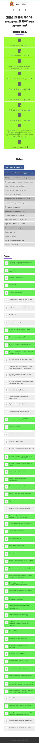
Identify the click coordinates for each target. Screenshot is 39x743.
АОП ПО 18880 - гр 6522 (19, 56)
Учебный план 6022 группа (19, 89)
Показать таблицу (15, 167)
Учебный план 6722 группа (19, 120)
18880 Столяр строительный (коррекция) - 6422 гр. (19, 67)
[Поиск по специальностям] (13, 10)
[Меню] (25, 10)
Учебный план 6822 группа (19, 110)
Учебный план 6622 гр (18, 46)
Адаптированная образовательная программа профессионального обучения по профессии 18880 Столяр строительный (20, 134)
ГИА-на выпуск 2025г (19, 147)
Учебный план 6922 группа (19, 99)
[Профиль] (19, 10)
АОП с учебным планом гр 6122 (19, 79)
